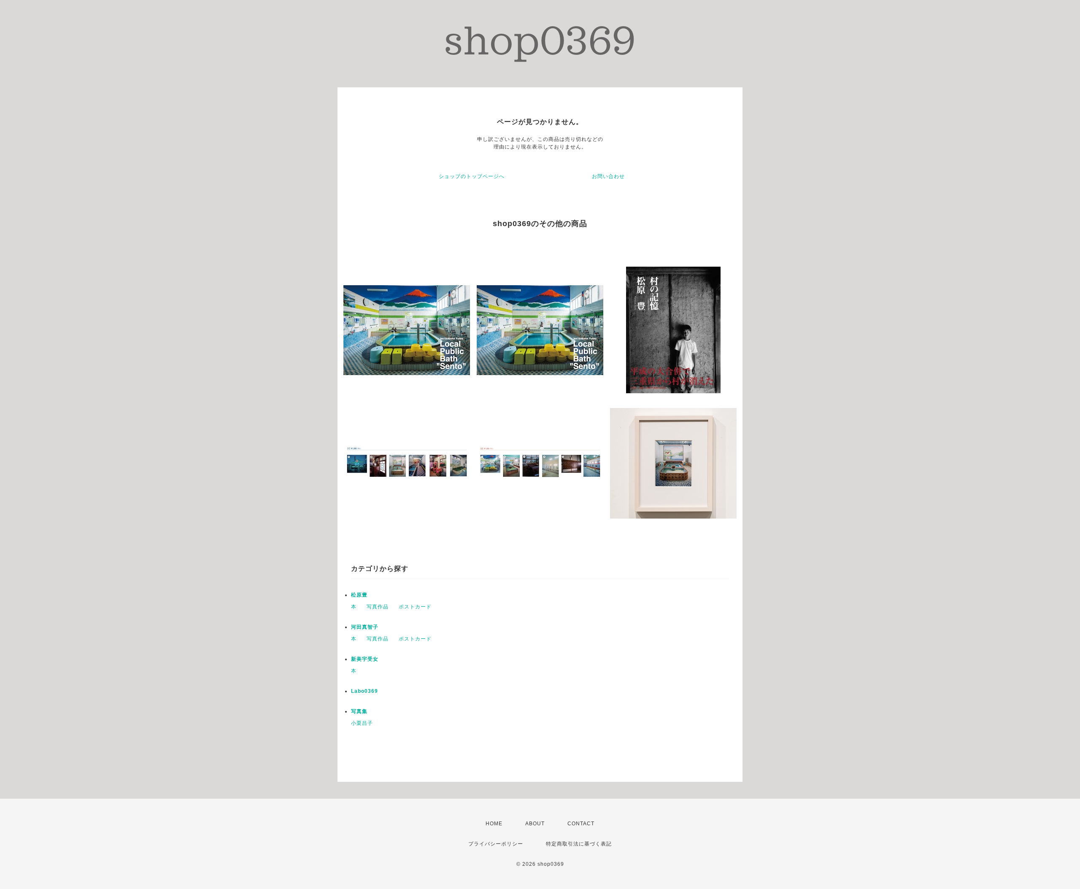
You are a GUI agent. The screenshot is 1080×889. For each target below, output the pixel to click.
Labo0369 (364, 691)
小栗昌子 (362, 723)
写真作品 (378, 607)
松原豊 (359, 595)
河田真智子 (364, 627)
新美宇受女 (364, 659)
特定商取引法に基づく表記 (579, 844)
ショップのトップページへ (472, 176)
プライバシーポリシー (495, 844)
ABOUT (535, 824)
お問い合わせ (608, 176)
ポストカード (415, 607)
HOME (494, 824)
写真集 (359, 711)
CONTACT (580, 824)
